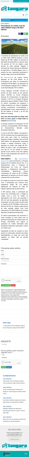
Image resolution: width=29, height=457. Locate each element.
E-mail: (2, 254)
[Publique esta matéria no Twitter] (22, 34)
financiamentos (8, 77)
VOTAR (3, 367)
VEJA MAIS (4, 344)
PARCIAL (9, 367)
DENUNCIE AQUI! (14, 439)
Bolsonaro (4, 357)
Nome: (2, 250)
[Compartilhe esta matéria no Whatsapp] (27, 34)
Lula (3, 354)
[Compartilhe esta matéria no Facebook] (19, 34)
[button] (23, 15)
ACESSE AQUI (11, 121)
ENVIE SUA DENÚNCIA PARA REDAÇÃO (21, 1)
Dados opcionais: (5, 258)
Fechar (13, 285)
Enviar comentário (6, 285)
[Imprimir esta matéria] (24, 34)
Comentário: (4, 263)
